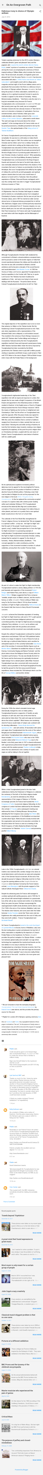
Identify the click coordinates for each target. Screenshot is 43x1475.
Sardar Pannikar (13, 913)
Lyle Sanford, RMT (16, 1075)
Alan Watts (32, 814)
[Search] (40, 5)
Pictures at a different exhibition (15, 1341)
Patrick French (6, 1010)
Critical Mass (7, 1417)
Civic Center (14, 1187)
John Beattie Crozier (23, 269)
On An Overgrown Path (18, 4)
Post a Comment (9, 1202)
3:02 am (12, 1197)
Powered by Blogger (21, 1470)
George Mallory (11, 673)
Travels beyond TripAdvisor (13, 1215)
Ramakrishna (6, 797)
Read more (37, 1233)
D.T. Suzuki (13, 809)
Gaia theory (37, 644)
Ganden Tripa (6, 128)
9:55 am (12, 1069)
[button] (40, 11)
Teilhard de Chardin (30, 889)
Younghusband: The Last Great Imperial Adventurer (18, 1007)
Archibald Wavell (7, 920)
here (39, 1017)
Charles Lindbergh (29, 747)
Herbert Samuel (26, 828)
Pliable (12, 1049)
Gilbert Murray (11, 831)
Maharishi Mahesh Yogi (23, 740)
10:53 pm (13, 1121)
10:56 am (13, 1181)
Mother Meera (6, 649)
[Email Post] (3, 1041)
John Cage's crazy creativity (13, 1291)
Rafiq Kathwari (14, 1109)
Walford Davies (34, 605)
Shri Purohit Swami (18, 737)
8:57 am (12, 1156)
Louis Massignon (12, 886)
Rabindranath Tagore (29, 733)
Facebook (9, 1022)
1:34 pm (12, 1103)
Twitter (17, 1022)
